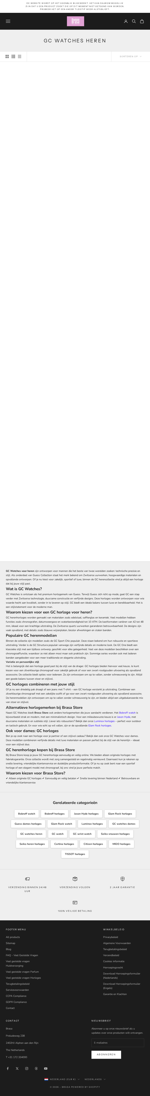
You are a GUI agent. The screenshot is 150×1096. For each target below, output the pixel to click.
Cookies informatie (113, 961)
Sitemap (10, 943)
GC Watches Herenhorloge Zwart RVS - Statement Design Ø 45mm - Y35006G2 (27, 544)
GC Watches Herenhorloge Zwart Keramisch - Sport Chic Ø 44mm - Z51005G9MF (123, 123)
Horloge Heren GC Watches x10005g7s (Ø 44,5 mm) (75, 196)
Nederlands (93, 1079)
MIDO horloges (121, 844)
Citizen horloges (93, 844)
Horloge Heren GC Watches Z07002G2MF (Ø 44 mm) (75, 402)
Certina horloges (64, 844)
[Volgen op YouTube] (46, 1068)
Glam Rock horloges (99, 725)
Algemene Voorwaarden (117, 943)
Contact (10, 1008)
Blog (8, 949)
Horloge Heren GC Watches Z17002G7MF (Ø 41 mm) (27, 474)
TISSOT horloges (75, 854)
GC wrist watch (82, 834)
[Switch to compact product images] (19, 56)
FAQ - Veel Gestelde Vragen (22, 955)
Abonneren (106, 1054)
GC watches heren (31, 834)
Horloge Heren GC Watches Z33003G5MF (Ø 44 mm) (75, 474)
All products (13, 937)
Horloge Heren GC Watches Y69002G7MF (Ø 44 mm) (75, 542)
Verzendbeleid (111, 955)
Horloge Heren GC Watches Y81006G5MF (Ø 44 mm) (122, 331)
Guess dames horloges (28, 824)
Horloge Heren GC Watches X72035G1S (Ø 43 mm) (122, 196)
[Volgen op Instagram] (27, 1068)
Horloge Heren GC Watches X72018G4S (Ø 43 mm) (27, 264)
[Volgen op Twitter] (17, 1068)
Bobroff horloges (55, 813)
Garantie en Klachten (115, 994)
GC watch (57, 834)
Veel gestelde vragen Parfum (22, 972)
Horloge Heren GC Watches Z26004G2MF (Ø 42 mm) (75, 331)
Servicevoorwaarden (17, 990)
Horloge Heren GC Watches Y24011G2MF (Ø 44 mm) (27, 196)
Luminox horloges (104, 721)
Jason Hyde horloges (86, 813)
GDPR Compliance (16, 1002)
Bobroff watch (127, 712)
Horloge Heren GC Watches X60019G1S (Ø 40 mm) (122, 264)
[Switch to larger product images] (7, 56)
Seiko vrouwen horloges (115, 834)
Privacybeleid (110, 937)
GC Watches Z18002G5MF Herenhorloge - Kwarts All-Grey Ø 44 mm (27, 123)
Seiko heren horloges (32, 844)
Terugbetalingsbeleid (17, 984)
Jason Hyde (123, 717)
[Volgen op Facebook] (8, 1068)
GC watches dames (123, 824)
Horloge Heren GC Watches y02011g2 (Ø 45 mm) (75, 264)
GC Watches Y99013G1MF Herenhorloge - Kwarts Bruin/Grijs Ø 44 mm (27, 404)
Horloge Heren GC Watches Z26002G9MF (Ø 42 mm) (122, 402)
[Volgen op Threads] (36, 1068)
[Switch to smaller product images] (13, 56)
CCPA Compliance (16, 996)
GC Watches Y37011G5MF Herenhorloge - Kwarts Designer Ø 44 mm (27, 333)
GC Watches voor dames (124, 736)
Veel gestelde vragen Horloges (23, 978)
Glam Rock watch (61, 824)
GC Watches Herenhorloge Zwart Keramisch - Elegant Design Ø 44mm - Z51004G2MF (75, 125)
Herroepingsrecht (113, 967)
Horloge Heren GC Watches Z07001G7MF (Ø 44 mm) (122, 474)
